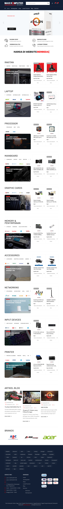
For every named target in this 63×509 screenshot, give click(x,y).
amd (22, 453)
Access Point (17, 293)
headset (15, 459)
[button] (38, 112)
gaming (44, 456)
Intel (18, 129)
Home (24, 479)
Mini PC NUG (14, 67)
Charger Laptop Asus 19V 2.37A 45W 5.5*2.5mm (52, 271)
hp (21, 459)
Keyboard (16, 325)
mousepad (54, 462)
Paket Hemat (22, 67)
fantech (30, 456)
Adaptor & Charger (19, 260)
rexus (53, 465)
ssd (28, 467)
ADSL (23, 293)
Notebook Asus (25, 96)
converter (8, 456)
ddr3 (15, 456)
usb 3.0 (49, 467)
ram (40, 465)
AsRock (15, 161)
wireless (22, 470)
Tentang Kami (26, 481)
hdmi (8, 459)
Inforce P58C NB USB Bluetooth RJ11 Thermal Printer (39, 368)
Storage (9, 228)
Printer (19, 357)
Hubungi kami (28, 494)
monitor (30, 462)
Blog (24, 487)
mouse (46, 462)
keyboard (49, 459)
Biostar (25, 161)
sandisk (14, 467)
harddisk (51, 456)
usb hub (8, 470)
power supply (23, 465)
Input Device (9, 325)
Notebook (9, 96)
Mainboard (9, 161)
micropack (8, 462)
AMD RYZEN (44, 409)
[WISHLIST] (44, 82)
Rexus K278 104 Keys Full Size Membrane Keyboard (52, 335)
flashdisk (37, 456)
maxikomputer (9, 404)
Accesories (9, 260)
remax (46, 465)
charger (42, 453)
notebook (8, 465)
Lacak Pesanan (26, 485)
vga (15, 470)
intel (35, 459)
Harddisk (15, 228)
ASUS (20, 161)
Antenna (28, 293)
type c (35, 467)
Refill (24, 357)
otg (15, 465)
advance (15, 453)
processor (32, 465)
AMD (15, 129)
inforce (28, 459)
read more (7, 418)
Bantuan (25, 490)
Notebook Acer (16, 96)
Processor (9, 129)
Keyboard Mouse (25, 325)
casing (35, 453)
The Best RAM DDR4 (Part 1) (13, 409)
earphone (22, 456)
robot (7, 467)
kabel (42, 459)
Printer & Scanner (11, 357)
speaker (22, 467)
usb (42, 467)
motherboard (38, 462)
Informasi (27, 492)
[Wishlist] (54, 3)
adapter (8, 453)
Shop (24, 483)
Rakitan (8, 67)
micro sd (16, 462)
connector (50, 453)
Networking (9, 293)
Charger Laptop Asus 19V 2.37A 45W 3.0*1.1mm (39, 271)
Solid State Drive (23, 228)
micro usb (23, 462)
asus (29, 453)
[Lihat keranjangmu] (57, 3)
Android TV (28, 260)
